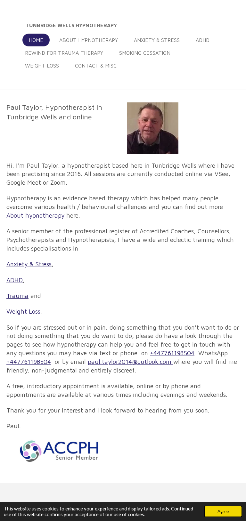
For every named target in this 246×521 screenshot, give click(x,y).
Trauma (17, 295)
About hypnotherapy (35, 215)
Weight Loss (23, 311)
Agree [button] (223, 511)
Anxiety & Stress (29, 264)
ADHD (14, 280)
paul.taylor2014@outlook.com (130, 361)
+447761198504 (172, 353)
